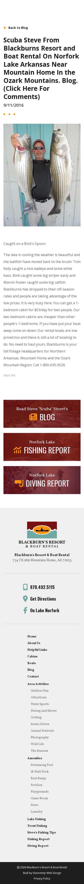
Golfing (36, 718)
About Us (33, 643)
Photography (40, 738)
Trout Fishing (37, 826)
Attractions (39, 697)
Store (34, 805)
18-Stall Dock (40, 772)
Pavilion (36, 785)
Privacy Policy (42, 878)
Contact (33, 677)
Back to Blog (18, 28)
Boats (31, 663)
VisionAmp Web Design (47, 873)
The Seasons (39, 751)
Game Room (39, 798)
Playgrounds (40, 792)
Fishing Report (38, 839)
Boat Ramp (38, 778)
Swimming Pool (42, 765)
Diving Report (37, 846)
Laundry (37, 812)
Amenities (34, 758)
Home (31, 637)
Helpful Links (37, 650)
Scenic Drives (40, 724)
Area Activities (38, 684)
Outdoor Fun (40, 691)
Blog (30, 670)
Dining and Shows (44, 711)
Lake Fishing (36, 819)
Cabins (32, 657)
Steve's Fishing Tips (41, 833)
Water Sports (40, 704)
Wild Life (37, 744)
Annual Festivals (42, 731)
